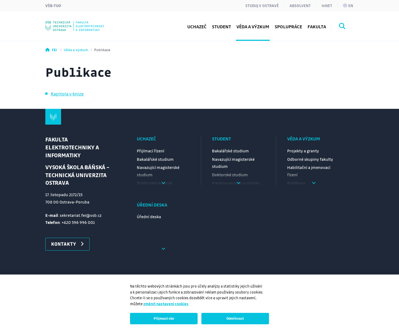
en (350, 5)
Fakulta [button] (317, 26)
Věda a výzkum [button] (252, 26)
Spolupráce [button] (288, 26)
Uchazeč (146, 138)
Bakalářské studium (155, 159)
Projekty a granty (303, 150)
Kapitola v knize (67, 94)
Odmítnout (235, 318)
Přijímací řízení (150, 150)
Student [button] (221, 26)
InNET (327, 5)
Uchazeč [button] (197, 26)
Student (221, 138)
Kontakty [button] (63, 244)
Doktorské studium (230, 174)
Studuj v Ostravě (262, 5)
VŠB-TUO (53, 5)
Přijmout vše (164, 318)
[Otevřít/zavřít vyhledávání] (342, 27)
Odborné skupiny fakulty (310, 159)
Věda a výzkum (76, 49)
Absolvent (300, 5)
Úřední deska (152, 205)
